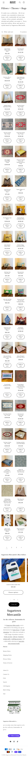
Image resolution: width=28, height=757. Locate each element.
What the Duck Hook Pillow (21, 273)
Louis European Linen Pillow (20, 49)
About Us (5, 670)
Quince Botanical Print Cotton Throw (21, 357)
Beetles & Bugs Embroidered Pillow (21, 245)
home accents (8, 636)
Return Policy (7, 651)
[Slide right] (17, 599)
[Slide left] (10, 599)
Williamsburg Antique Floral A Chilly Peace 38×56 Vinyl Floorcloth (7, 501)
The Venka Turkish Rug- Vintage (7, 414)
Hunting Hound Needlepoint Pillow (21, 218)
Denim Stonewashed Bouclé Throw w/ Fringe (7, 471)
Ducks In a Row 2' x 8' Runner (7, 78)
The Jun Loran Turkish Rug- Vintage (21, 415)
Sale (4, 693)
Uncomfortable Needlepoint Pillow (7, 385)
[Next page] (21, 547)
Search (5, 682)
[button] (4, 2)
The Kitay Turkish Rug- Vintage (7, 443)
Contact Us (6, 674)
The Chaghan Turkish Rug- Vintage (7, 161)
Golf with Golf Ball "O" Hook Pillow (7, 300)
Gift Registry (6, 686)
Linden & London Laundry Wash (13, 584)
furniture (21, 636)
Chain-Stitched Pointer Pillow (7, 245)
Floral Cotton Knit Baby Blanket (20, 529)
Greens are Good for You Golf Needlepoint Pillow (21, 300)
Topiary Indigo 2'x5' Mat (20, 190)
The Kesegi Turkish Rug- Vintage (21, 133)
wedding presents (16, 639)
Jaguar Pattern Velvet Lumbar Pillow (7, 50)
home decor (16, 630)
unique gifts (6, 639)
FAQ (4, 678)
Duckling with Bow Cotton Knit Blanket (21, 443)
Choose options (13, 592)
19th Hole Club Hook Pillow (7, 273)
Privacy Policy (7, 659)
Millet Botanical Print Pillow (20, 500)
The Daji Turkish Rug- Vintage (20, 106)
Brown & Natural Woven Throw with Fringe (7, 357)
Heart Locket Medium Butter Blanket (7, 530)
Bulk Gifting (6, 690)
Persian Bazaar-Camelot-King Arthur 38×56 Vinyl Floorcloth (21, 386)
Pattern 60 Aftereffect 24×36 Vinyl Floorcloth (20, 470)
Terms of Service (7, 663)
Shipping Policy (7, 655)
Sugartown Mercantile (13, 625)
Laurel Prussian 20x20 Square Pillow (7, 190)
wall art (15, 636)
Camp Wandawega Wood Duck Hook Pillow (20, 78)
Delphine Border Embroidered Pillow (7, 106)
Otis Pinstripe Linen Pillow (7, 218)
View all (14, 604)
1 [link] (6, 547)
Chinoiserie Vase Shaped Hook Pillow (7, 329)
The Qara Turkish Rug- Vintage (7, 133)
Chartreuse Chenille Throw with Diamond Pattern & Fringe (21, 161)
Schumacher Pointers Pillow (21, 328)
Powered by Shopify (21, 755)
